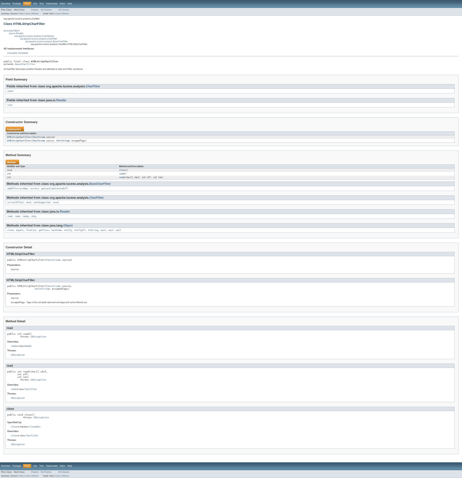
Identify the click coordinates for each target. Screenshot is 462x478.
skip (33, 216)
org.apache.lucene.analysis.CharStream (34, 36)
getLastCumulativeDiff (54, 188)
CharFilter (93, 86)
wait (103, 230)
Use (35, 3)
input (10, 91)
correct (34, 188)
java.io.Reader (16, 33)
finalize (31, 230)
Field (21, 13)
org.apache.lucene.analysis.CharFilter (38, 39)
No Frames (46, 9)
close (122, 170)
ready (25, 216)
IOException (38, 336)
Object (68, 225)
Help (69, 3)
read (121, 174)
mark (28, 202)
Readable (23, 53)
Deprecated (52, 3)
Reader (61, 100)
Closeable (12, 53)
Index (62, 3)
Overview (5, 3)
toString (93, 230)
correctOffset (15, 202)
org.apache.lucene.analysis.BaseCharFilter (46, 41)
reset (56, 202)
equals (20, 230)
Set (58, 140)
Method (35, 13)
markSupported (42, 202)
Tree (41, 3)
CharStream (38, 137)
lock (9, 105)
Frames (35, 9)
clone (10, 230)
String (65, 140)
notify (68, 230)
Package (16, 3)
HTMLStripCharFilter (19, 137)
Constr (27, 13)
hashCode (56, 230)
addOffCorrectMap (17, 188)
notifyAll (80, 230)
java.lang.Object (11, 30)
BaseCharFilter (25, 64)
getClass (44, 230)
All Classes (63, 9)
